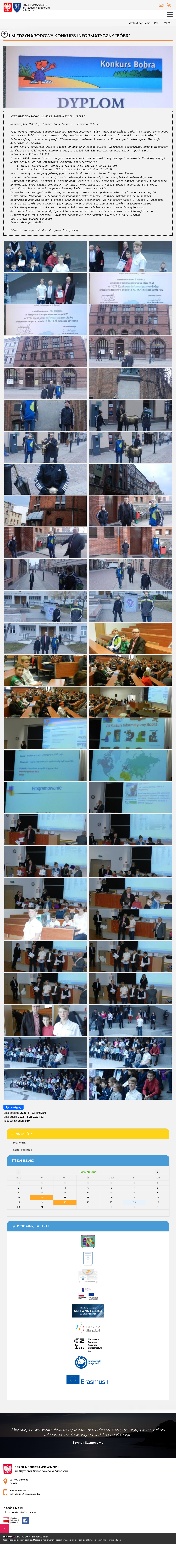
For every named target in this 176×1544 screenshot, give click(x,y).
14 (134, 1192)
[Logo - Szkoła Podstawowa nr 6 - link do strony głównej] (27, 8)
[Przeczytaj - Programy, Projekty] (93, 1227)
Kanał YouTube (22, 1149)
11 (65, 1192)
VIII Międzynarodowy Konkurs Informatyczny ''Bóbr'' (66, 36)
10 (42, 1192)
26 (88, 1202)
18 (65, 1197)
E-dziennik (19, 1142)
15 (158, 1192)
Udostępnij (15, 1107)
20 (111, 1197)
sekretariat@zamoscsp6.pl (162, 5)
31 (42, 1207)
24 (42, 1202)
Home (147, 23)
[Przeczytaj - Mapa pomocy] (88, 1278)
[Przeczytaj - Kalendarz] (93, 1161)
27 (111, 1202)
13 (111, 1192)
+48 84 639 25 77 (169, 5)
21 (134, 1197)
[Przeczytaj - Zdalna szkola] (88, 1295)
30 (18, 1207)
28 (134, 1202)
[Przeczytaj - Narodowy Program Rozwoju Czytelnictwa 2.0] (88, 1346)
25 (65, 1202)
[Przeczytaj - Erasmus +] (88, 1381)
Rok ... (156, 23)
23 (19, 1202)
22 (157, 1197)
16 (19, 1197)
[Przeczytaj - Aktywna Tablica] (88, 1312)
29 (157, 1202)
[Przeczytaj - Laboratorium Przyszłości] (88, 1364)
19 (88, 1197)
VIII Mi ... (167, 23)
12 (88, 1192)
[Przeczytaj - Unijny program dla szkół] (88, 1243)
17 (42, 1197)
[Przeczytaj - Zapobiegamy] (88, 1260)
